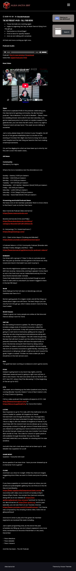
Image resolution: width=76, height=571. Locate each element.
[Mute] (40, 52)
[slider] (44, 52)
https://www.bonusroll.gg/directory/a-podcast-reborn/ (25, 250)
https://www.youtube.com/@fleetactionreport (21, 240)
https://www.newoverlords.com (15, 213)
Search (58, 28)
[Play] (5, 52)
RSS (25, 58)
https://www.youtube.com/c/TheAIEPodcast (20, 507)
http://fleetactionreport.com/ (15, 402)
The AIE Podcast (23, 17)
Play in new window (17, 55)
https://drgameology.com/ (13, 232)
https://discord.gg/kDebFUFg (14, 404)
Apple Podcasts (17, 58)
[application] (25, 52)
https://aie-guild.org (26, 502)
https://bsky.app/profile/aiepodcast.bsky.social (22, 490)
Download (30, 55)
